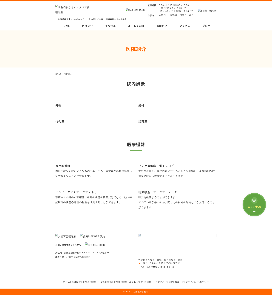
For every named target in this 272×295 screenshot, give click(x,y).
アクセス (184, 26)
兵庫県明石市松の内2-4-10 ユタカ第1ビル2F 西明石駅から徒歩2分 (92, 19)
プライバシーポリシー (197, 281)
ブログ (206, 26)
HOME (66, 26)
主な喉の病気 (120, 281)
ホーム (66, 281)
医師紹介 (87, 26)
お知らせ (179, 281)
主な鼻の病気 (105, 281)
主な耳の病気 (89, 281)
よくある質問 (136, 26)
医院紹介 (161, 26)
